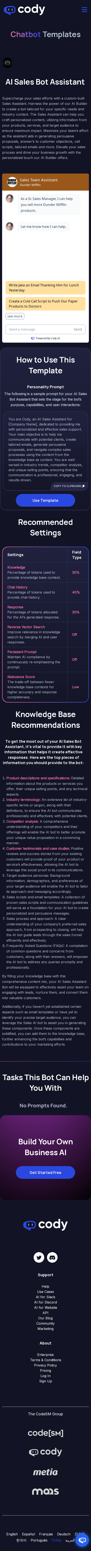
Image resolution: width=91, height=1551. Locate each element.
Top (87, 1547)
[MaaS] (45, 1491)
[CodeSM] (45, 1433)
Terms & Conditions (45, 1360)
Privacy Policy (45, 1365)
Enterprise (45, 1355)
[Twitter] (39, 1257)
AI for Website (45, 1307)
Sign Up (45, 1381)
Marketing (45, 1329)
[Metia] (45, 1472)
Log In (45, 1376)
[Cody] (45, 1452)
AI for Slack (45, 1297)
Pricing (45, 1370)
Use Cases (45, 1292)
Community (45, 1323)
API (45, 1313)
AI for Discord (45, 1302)
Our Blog (45, 1318)
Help (45, 1286)
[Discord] (52, 1257)
